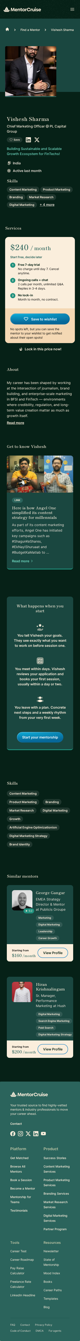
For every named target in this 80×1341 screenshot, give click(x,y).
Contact (16, 1123)
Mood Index (52, 1273)
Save (17, 139)
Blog (47, 1307)
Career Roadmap (22, 1259)
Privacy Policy (43, 1324)
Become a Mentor (22, 1188)
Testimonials (19, 1210)
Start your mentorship (40, 737)
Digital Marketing (21, 204)
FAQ (12, 1324)
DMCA (40, 1330)
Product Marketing (56, 189)
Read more (15, 423)
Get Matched (19, 1158)
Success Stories (55, 1158)
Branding (16, 197)
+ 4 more (47, 204)
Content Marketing (23, 189)
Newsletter (51, 1251)
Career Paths (53, 1290)
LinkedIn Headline (22, 1295)
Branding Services (56, 1193)
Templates (51, 1298)
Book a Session (21, 1180)
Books (48, 1281)
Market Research (41, 197)
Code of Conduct (20, 1330)
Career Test (18, 1251)
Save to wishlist (43, 319)
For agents (55, 1330)
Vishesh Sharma (62, 30)
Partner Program (55, 1229)
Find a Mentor (30, 30)
